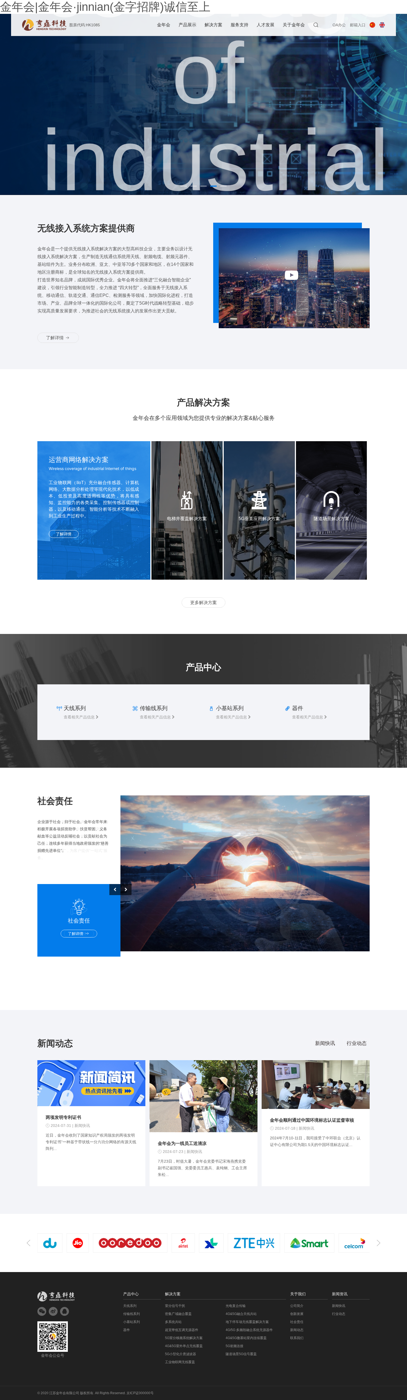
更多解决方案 (203, 602)
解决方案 (213, 24)
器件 (126, 1330)
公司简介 (296, 1306)
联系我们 (296, 1338)
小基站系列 (131, 1322)
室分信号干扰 (175, 1306)
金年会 (163, 24)
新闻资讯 (339, 1294)
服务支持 (239, 24)
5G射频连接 (234, 1346)
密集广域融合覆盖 (178, 1314)
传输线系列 (131, 1314)
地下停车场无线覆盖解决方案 (247, 1322)
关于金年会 (294, 24)
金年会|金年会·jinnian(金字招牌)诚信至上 (105, 6)
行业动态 (357, 1043)
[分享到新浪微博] (53, 1311)
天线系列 (129, 1306)
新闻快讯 (325, 1043)
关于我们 (298, 1294)
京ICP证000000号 (140, 1393)
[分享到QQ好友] (64, 1311)
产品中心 (131, 1294)
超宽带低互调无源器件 (181, 1330)
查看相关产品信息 (80, 717)
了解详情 (55, 337)
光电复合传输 (236, 1306)
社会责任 (296, 1322)
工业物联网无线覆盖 (180, 1362)
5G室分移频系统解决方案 (184, 1338)
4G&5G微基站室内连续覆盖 (246, 1338)
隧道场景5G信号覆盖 (241, 1354)
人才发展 (265, 24)
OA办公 (339, 25)
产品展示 (187, 24)
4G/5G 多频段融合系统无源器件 (249, 1330)
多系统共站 (173, 1322)
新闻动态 (296, 1330)
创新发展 (296, 1314)
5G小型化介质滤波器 (180, 1354)
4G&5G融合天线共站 (241, 1314)
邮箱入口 (357, 25)
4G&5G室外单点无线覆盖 (184, 1346)
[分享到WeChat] (41, 1311)
